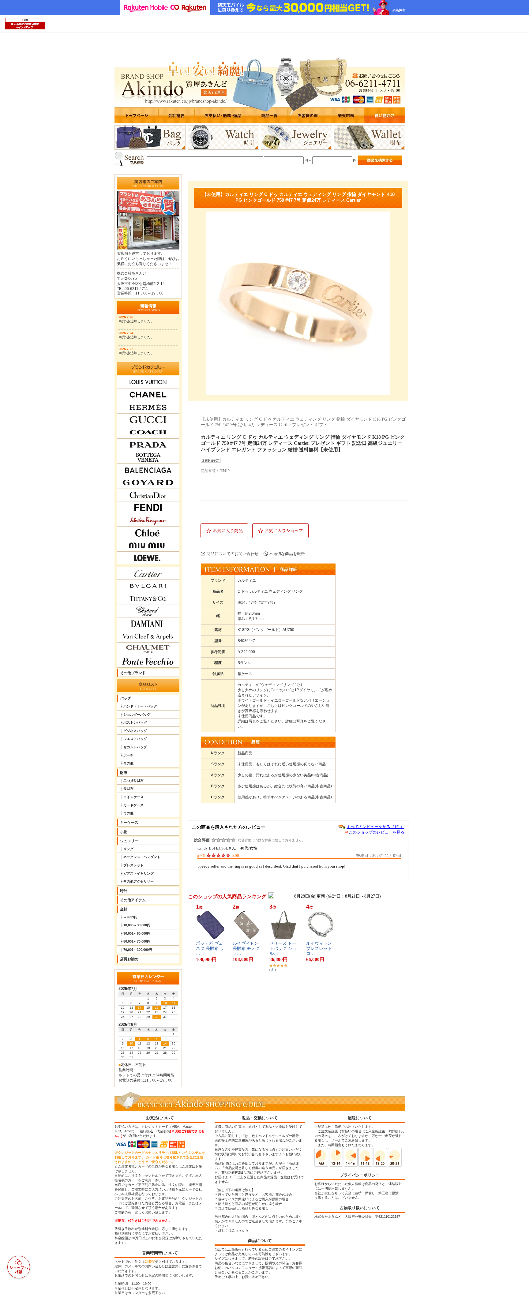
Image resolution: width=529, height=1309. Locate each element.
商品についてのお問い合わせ (232, 553)
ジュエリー (129, 841)
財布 (123, 773)
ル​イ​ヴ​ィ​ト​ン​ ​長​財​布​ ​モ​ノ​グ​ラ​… (246, 948)
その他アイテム (133, 900)
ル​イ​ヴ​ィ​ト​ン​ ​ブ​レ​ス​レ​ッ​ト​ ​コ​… (319, 948)
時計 (123, 891)
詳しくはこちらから (233, 1230)
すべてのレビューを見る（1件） (375, 826)
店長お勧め (129, 959)
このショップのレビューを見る (376, 832)
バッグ (125, 698)
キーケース (129, 822)
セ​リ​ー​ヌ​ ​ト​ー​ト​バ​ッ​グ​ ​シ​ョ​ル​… (282, 948)
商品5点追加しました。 (136, 321)
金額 (123, 909)
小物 (123, 832)
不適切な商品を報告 (287, 553)
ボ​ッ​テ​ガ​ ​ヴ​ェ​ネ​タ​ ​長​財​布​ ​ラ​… (210, 948)
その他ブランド (133, 673)
